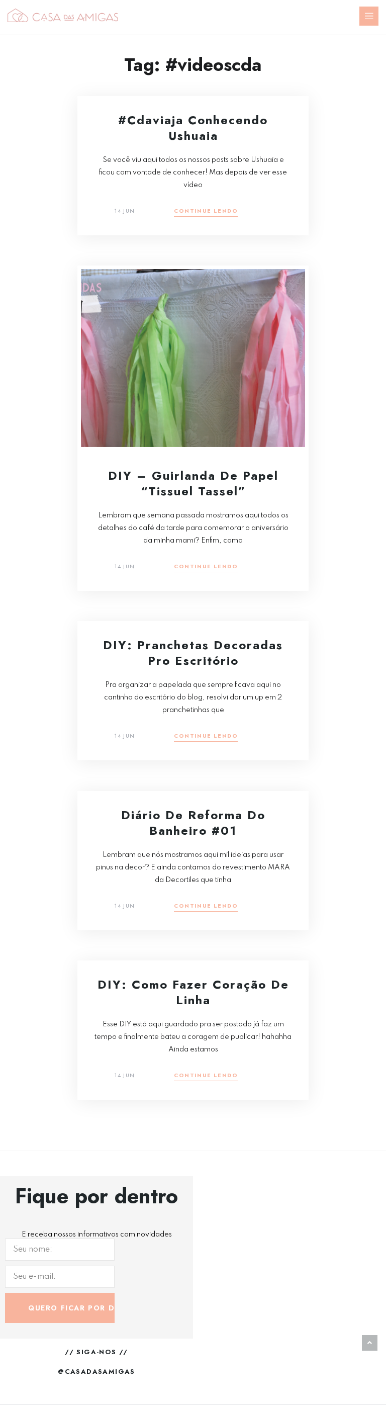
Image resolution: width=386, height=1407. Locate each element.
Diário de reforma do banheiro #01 (193, 822)
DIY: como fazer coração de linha (193, 992)
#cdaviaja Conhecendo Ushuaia (193, 127)
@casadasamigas (96, 1371)
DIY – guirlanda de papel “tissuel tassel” (193, 483)
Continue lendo (206, 211)
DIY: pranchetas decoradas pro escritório (193, 652)
